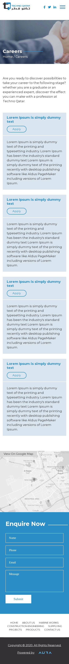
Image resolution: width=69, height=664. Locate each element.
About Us (28, 622)
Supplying (55, 626)
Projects (15, 629)
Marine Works (49, 622)
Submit (18, 599)
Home (8, 56)
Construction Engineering (25, 626)
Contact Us (52, 629)
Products (33, 629)
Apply (17, 129)
